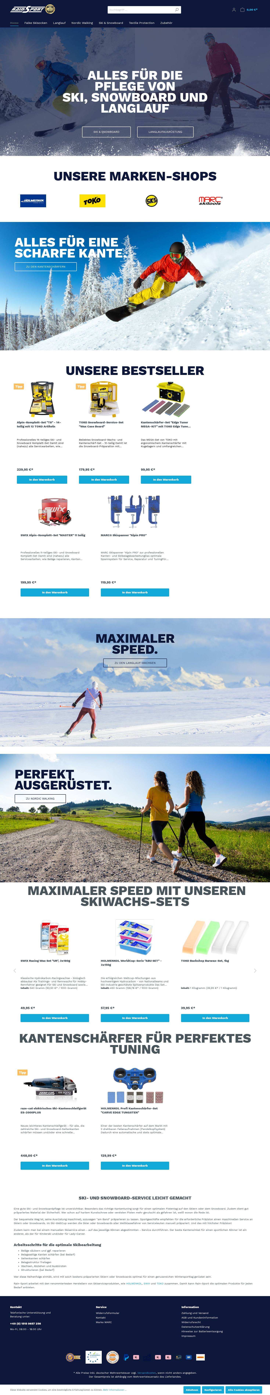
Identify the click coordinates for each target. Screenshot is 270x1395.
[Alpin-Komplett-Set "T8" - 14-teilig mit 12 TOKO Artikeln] (42, 399)
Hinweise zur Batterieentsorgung (202, 1331)
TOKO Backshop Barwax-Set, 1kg (205, 960)
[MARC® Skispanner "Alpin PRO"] (135, 512)
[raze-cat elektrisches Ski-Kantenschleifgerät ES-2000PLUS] (55, 1085)
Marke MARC (104, 1322)
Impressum (188, 1335)
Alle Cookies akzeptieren (244, 1389)
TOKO (160, 1283)
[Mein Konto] (234, 9)
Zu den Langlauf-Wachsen (135, 663)
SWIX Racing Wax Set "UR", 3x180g (45, 960)
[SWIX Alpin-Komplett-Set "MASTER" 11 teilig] (55, 512)
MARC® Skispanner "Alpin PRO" (124, 535)
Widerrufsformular (107, 1313)
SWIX (147, 1283)
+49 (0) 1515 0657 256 (25, 1323)
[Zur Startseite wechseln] (33, 9)
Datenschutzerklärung (195, 1326)
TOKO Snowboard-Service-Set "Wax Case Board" (101, 424)
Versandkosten (146, 1372)
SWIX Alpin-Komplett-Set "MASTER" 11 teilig (53, 535)
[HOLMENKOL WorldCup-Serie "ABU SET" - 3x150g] (135, 937)
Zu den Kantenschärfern (45, 266)
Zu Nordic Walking (40, 798)
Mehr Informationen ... (115, 1390)
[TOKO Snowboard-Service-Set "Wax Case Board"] (104, 399)
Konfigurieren (213, 1389)
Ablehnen (192, 1389)
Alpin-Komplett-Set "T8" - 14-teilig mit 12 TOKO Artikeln (39, 424)
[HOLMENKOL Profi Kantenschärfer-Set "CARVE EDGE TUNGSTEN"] (135, 1085)
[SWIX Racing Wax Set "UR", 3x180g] (55, 937)
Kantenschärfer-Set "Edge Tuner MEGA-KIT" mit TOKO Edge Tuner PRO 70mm (165, 424)
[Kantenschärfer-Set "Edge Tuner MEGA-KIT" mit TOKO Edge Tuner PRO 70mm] (166, 399)
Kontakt (101, 1317)
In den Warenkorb (42, 479)
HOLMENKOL (134, 1283)
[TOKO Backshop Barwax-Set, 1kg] (215, 937)
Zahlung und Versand (194, 1313)
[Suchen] (176, 10)
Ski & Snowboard (106, 132)
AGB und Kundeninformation (199, 1317)
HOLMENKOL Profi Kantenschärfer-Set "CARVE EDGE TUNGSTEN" (129, 1110)
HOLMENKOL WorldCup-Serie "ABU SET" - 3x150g (131, 963)
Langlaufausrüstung (165, 132)
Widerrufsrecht (191, 1322)
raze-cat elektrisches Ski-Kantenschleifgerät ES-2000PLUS (53, 1110)
